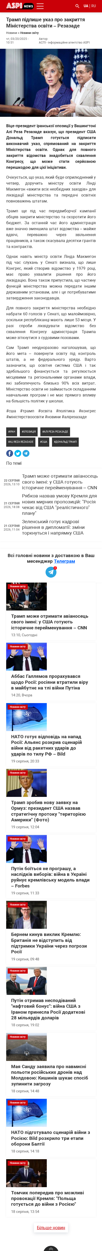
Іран (12, 431)
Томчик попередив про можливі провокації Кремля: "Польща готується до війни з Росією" (47, 1198)
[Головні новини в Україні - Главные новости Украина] (20, 5)
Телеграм (64, 561)
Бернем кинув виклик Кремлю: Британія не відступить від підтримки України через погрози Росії (49, 943)
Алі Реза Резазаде (56, 431)
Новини (11, 33)
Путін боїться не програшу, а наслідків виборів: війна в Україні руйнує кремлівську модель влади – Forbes (50, 877)
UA (86, 6)
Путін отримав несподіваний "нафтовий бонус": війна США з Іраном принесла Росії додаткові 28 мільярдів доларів (48, 1009)
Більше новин (51, 1227)
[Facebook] (9, 453)
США (44, 442)
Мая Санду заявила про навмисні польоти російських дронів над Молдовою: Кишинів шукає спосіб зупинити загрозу (49, 1075)
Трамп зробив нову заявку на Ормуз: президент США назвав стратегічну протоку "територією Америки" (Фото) (48, 811)
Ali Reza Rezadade (21, 442)
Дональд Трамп (66, 442)
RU (93, 6)
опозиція (29, 431)
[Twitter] (17, 453)
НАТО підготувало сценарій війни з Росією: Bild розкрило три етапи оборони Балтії (50, 1138)
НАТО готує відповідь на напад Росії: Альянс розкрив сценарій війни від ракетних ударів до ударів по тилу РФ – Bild (46, 745)
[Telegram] (26, 453)
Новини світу (29, 33)
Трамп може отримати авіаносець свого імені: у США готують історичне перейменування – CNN (60, 482)
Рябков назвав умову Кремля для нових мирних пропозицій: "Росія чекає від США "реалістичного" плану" (59, 504)
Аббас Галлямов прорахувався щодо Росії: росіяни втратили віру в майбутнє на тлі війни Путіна (49, 682)
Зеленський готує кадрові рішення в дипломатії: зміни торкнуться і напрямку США (53, 527)
